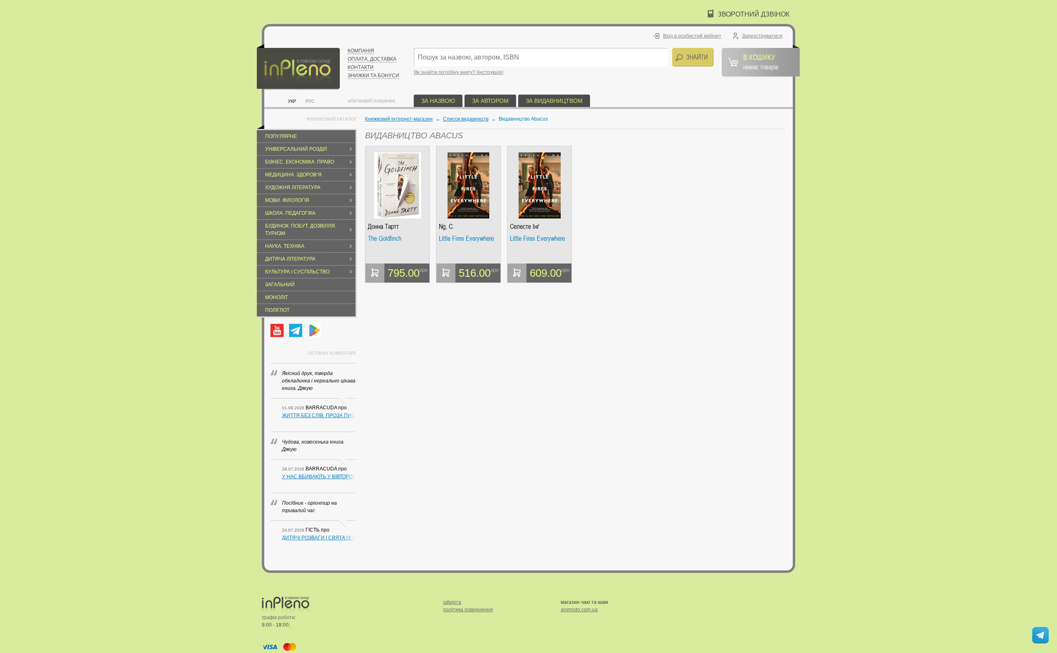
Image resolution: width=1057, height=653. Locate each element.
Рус (310, 101)
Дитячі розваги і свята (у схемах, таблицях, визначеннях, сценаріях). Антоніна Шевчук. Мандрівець (318, 538)
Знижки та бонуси (373, 75)
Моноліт (276, 297)
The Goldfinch (384, 239)
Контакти (361, 67)
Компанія (361, 51)
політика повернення (468, 610)
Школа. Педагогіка (290, 213)
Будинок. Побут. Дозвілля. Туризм (300, 229)
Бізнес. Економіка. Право (299, 162)
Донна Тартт (383, 226)
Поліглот (277, 310)
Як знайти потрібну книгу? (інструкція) (458, 72)
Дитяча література (290, 259)
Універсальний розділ (296, 149)
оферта (452, 602)
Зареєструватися (762, 36)
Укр (292, 101)
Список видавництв (465, 119)
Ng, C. (446, 226)
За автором (490, 100)
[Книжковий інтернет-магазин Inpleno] (298, 67)
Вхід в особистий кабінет (692, 36)
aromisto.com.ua (579, 610)
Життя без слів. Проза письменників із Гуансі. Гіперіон (318, 415)
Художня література (292, 187)
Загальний (280, 284)
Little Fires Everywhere (466, 239)
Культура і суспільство (297, 272)
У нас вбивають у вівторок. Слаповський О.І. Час (318, 477)
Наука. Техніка (284, 246)
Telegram (295, 330)
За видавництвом (554, 100)
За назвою (438, 100)
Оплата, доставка (372, 59)
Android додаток (314, 330)
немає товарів (760, 61)
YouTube (277, 330)
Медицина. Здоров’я (293, 175)
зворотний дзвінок (753, 14)
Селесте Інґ (524, 226)
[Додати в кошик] (374, 273)
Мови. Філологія (287, 200)
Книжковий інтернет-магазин (399, 119)
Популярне (281, 136)
